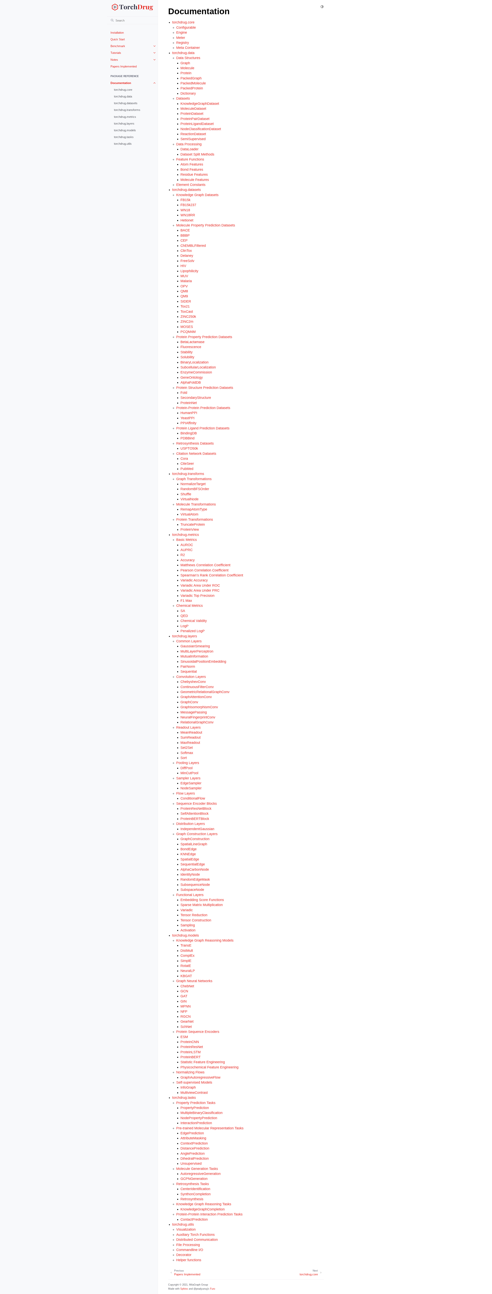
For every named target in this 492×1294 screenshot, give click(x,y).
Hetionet (186, 220)
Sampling (187, 925)
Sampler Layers (188, 778)
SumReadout (190, 737)
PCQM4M (188, 332)
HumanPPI (188, 413)
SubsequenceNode (195, 885)
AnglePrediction (192, 1153)
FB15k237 (188, 205)
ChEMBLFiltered (193, 246)
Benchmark (118, 46)
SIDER (185, 301)
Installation (117, 32)
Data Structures (188, 58)
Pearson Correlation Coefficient (204, 570)
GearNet (187, 1021)
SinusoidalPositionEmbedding (203, 661)
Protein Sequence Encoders (197, 1032)
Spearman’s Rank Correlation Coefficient (211, 575)
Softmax (186, 753)
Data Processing (189, 144)
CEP (184, 240)
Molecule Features (194, 180)
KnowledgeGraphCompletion (202, 1209)
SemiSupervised (193, 139)
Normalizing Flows (190, 1072)
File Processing (188, 1245)
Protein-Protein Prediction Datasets (203, 408)
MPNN (185, 1006)
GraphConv (189, 702)
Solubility (187, 357)
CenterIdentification (195, 1189)
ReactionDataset (193, 134)
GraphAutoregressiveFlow (200, 1077)
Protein (185, 73)
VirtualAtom (189, 514)
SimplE (185, 961)
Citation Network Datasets (196, 453)
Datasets (183, 98)
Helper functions (188, 1260)
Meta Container (188, 48)
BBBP (185, 235)
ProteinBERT (190, 1057)
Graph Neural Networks (194, 981)
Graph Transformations (194, 479)
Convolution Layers (191, 677)
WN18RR (187, 215)
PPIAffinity (188, 423)
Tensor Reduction (193, 915)
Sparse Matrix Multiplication (201, 905)
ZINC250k (188, 316)
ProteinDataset (191, 114)
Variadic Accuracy (194, 580)
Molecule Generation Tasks (197, 1169)
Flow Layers (185, 793)
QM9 (184, 296)
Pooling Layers (187, 763)
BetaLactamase (192, 342)
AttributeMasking (193, 1138)
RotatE (185, 966)
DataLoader (189, 149)
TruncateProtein (192, 524)
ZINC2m (186, 321)
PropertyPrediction (194, 1108)
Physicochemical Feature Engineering (209, 1067)
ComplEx (187, 955)
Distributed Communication (197, 1240)
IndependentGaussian (197, 829)
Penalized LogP (192, 631)
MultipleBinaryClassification (201, 1113)
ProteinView (189, 529)
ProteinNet (188, 403)
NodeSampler (191, 788)
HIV (183, 266)
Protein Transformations (194, 519)
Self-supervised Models (194, 1082)
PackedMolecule (193, 83)
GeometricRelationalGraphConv (204, 692)
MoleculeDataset (193, 109)
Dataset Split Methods (197, 154)
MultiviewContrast (194, 1093)
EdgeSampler (190, 783)
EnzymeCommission (196, 372)
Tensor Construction (195, 920)
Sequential (188, 671)
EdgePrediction (192, 1133)
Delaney (186, 256)
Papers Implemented (124, 66)
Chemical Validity (193, 621)
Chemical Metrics (189, 606)
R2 (182, 555)
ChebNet (187, 986)
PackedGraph (191, 78)
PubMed (186, 469)
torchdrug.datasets (125, 103)
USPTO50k (189, 448)
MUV (184, 276)
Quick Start (118, 39)
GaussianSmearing (195, 646)
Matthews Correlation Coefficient (205, 565)
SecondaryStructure (195, 398)
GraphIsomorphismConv (199, 707)
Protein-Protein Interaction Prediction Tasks (209, 1214)
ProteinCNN (189, 1042)
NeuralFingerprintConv (197, 717)
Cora (184, 458)
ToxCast (186, 311)
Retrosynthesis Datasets (195, 443)
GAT (183, 996)
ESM (184, 1037)
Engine (181, 32)
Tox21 (185, 306)
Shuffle (185, 494)
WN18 (185, 210)
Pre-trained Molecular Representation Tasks (210, 1128)
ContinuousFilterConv (197, 687)
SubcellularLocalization (198, 367)
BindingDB (188, 433)
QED (184, 616)
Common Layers (189, 641)
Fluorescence (190, 347)
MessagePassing (193, 712)
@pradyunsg (201, 1288)
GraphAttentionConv (196, 697)
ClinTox (186, 251)
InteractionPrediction (196, 1123)
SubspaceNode (192, 890)
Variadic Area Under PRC (199, 590)
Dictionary (188, 93)
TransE (185, 945)
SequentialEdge (192, 864)
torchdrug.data (123, 96)
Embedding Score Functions (202, 900)
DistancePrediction (194, 1148)
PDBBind (187, 438)
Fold (183, 393)
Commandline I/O (189, 1250)
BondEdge (188, 849)
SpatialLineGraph (193, 844)
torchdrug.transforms (127, 109)
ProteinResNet (191, 1047)
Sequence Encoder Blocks (196, 803)
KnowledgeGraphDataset (199, 104)
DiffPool (186, 768)
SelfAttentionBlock (194, 813)
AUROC (186, 545)
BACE (185, 230)
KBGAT (186, 976)
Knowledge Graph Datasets (197, 195)
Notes (114, 59)
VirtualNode (189, 499)
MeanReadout (191, 732)
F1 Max (186, 601)
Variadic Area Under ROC (200, 585)
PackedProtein (191, 88)
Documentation (121, 83)
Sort (183, 758)
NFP (183, 1011)
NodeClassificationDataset (200, 129)
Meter (180, 38)
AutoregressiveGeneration (200, 1174)
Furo (212, 1288)
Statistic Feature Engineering (202, 1062)
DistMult (186, 950)
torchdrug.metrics (125, 116)
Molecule (187, 68)
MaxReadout (190, 743)
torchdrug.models (125, 130)
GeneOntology (191, 377)
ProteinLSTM (190, 1052)
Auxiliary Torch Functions (195, 1235)
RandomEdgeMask (195, 879)
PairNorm (187, 666)
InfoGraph (188, 1087)
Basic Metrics (186, 540)
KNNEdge (188, 854)
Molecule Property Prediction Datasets (205, 225)
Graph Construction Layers (197, 834)
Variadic (186, 910)
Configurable (186, 27)
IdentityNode (190, 874)
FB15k (185, 200)
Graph (185, 63)
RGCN (185, 1016)
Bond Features (191, 169)
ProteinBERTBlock (194, 819)
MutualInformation (194, 656)
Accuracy (187, 560)
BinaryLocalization (194, 362)
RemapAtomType (193, 509)
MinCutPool (189, 773)
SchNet (186, 1027)
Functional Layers (190, 895)
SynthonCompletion (195, 1194)
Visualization (186, 1229)
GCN (184, 991)
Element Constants (190, 185)
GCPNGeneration (194, 1179)
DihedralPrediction (194, 1158)
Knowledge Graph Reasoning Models (205, 940)
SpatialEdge (189, 859)
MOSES (186, 327)
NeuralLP (187, 971)
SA (182, 611)
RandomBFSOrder (194, 489)
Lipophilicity (189, 271)
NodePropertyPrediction (198, 1118)
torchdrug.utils (123, 143)
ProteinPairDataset (194, 119)
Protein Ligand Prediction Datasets (202, 428)
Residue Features (194, 174)
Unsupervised (191, 1163)
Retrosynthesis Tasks (192, 1184)
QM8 (184, 291)
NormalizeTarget (193, 484)
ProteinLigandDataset (197, 124)
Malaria (186, 281)
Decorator (183, 1255)
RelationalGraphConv (197, 722)
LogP (184, 626)
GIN (183, 1001)
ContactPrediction (194, 1219)
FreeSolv (187, 261)
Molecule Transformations (196, 504)
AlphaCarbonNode (194, 869)
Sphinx (184, 1288)
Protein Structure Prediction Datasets (204, 388)
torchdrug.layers (124, 123)
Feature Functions (190, 159)
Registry (182, 43)
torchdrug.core (123, 89)
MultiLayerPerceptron (196, 651)
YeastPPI (187, 418)
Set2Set (186, 748)
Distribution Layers (190, 824)
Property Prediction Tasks (195, 1103)
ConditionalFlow (192, 798)
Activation (187, 930)
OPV (184, 286)
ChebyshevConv (193, 682)
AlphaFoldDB (190, 382)
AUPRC (186, 550)
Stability (186, 352)
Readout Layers (188, 727)
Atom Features (191, 164)
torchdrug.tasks (124, 137)
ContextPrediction (194, 1143)
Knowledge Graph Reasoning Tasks (203, 1204)
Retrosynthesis (191, 1199)
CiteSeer (187, 463)
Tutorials (116, 52)
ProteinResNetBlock (195, 808)
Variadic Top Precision (197, 596)
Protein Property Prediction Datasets (204, 337)
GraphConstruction (194, 839)
